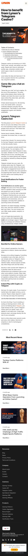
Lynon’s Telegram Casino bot (10, 51)
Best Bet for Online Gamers (11, 55)
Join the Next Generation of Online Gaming (14, 59)
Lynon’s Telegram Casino (18, 123)
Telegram (19, 306)
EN (7, 528)
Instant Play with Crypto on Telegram (13, 56)
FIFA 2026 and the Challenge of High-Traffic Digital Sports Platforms (13, 432)
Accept (14, 549)
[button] (6, 368)
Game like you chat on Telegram (10, 49)
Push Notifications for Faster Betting (13, 53)
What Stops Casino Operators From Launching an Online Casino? (13, 397)
